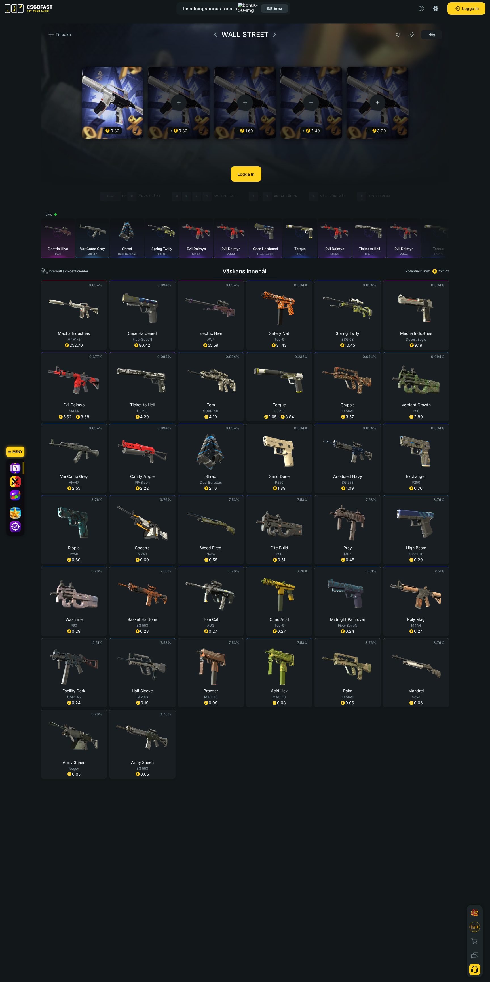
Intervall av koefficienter (68, 271)
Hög (431, 34)
